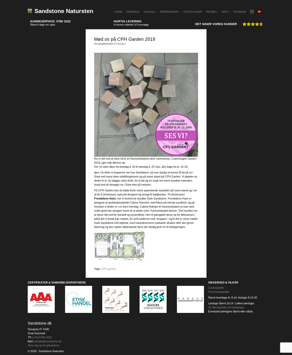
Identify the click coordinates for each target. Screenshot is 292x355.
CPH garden (108, 268)
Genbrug (133, 11)
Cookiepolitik (216, 287)
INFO (225, 11)
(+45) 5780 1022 (42, 337)
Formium (240, 11)
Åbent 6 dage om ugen (42, 24)
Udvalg (149, 11)
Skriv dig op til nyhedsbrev (43, 345)
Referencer (169, 11)
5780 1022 (63, 21)
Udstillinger (193, 11)
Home (118, 11)
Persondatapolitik (218, 291)
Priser (211, 11)
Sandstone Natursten (63, 11)
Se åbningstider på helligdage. (226, 307)
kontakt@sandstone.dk (48, 341)
